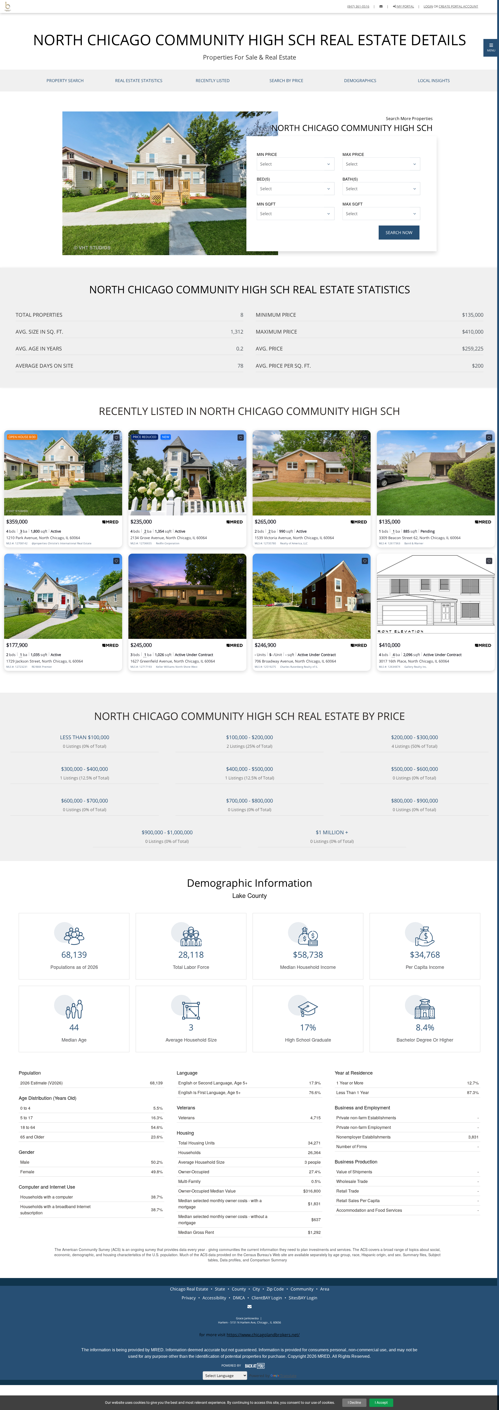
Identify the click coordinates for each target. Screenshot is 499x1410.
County (239, 1289)
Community (302, 1289)
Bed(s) (263, 179)
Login (428, 6)
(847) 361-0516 (358, 6)
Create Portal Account (458, 6)
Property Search (65, 80)
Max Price (353, 154)
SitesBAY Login (303, 1298)
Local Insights (434, 80)
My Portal (405, 6)
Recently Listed (213, 80)
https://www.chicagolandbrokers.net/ (263, 1335)
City (256, 1289)
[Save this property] (116, 437)
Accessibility (214, 1298)
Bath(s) (350, 179)
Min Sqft (266, 204)
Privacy (189, 1298)
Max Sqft (353, 204)
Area (324, 1289)
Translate (288, 1375)
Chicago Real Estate (189, 1289)
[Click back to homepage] (5, 6)
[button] (491, 48)
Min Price (267, 154)
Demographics (360, 80)
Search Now (399, 232)
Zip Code (275, 1289)
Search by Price (286, 80)
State (220, 1289)
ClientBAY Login (267, 1298)
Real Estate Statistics (138, 80)
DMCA (239, 1298)
